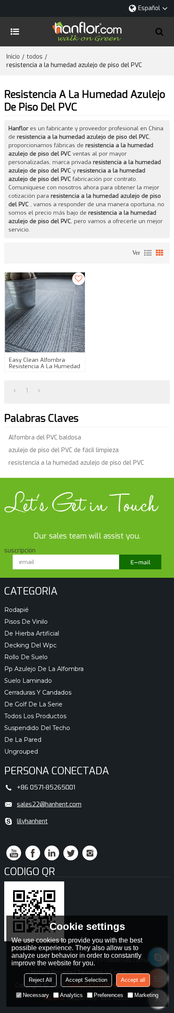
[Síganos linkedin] (51, 853)
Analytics (71, 995)
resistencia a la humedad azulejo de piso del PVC (76, 463)
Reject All (40, 980)
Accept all (133, 980)
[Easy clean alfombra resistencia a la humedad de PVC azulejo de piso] (45, 312)
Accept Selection (86, 980)
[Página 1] (14, 391)
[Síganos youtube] (13, 853)
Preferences (108, 995)
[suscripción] (140, 562)
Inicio (13, 57)
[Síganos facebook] (32, 853)
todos (35, 57)
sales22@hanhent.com (49, 804)
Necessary (36, 995)
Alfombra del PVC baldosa (44, 438)
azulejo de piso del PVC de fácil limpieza (63, 450)
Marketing (146, 995)
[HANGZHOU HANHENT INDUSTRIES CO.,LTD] (87, 31)
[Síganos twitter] (70, 853)
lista (148, 253)
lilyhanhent (32, 821)
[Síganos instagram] (89, 853)
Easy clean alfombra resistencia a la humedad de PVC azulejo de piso (44, 366)
